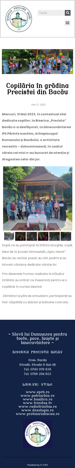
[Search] (68, 13)
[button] (67, 23)
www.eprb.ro (37, 392)
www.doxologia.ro (37, 410)
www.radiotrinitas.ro (37, 407)
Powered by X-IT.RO (37, 464)
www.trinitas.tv (37, 403)
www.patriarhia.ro (37, 396)
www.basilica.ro (37, 399)
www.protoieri (29, 414)
